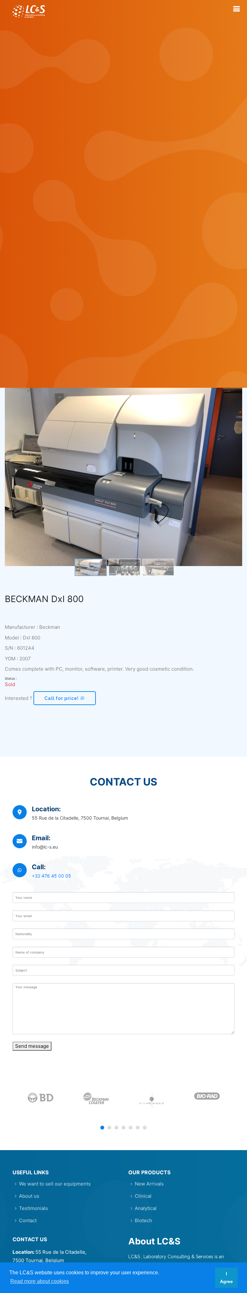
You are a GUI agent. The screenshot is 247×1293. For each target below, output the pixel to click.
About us (29, 1196)
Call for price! (62, 698)
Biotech (143, 1220)
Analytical (146, 1208)
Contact (28, 1220)
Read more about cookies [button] (39, 1281)
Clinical (143, 1196)
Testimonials (33, 1208)
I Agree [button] (226, 1277)
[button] (102, 1128)
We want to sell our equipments (55, 1183)
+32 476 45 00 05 (51, 876)
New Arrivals (149, 1183)
